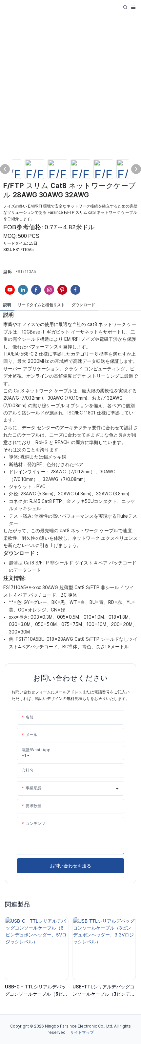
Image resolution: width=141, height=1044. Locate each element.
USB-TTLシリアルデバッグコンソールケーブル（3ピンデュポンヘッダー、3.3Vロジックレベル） (103, 991)
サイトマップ (82, 1032)
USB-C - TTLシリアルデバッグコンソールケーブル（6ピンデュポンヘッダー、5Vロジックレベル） (36, 991)
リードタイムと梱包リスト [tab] (41, 305)
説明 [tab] (7, 305)
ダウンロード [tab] (83, 305)
